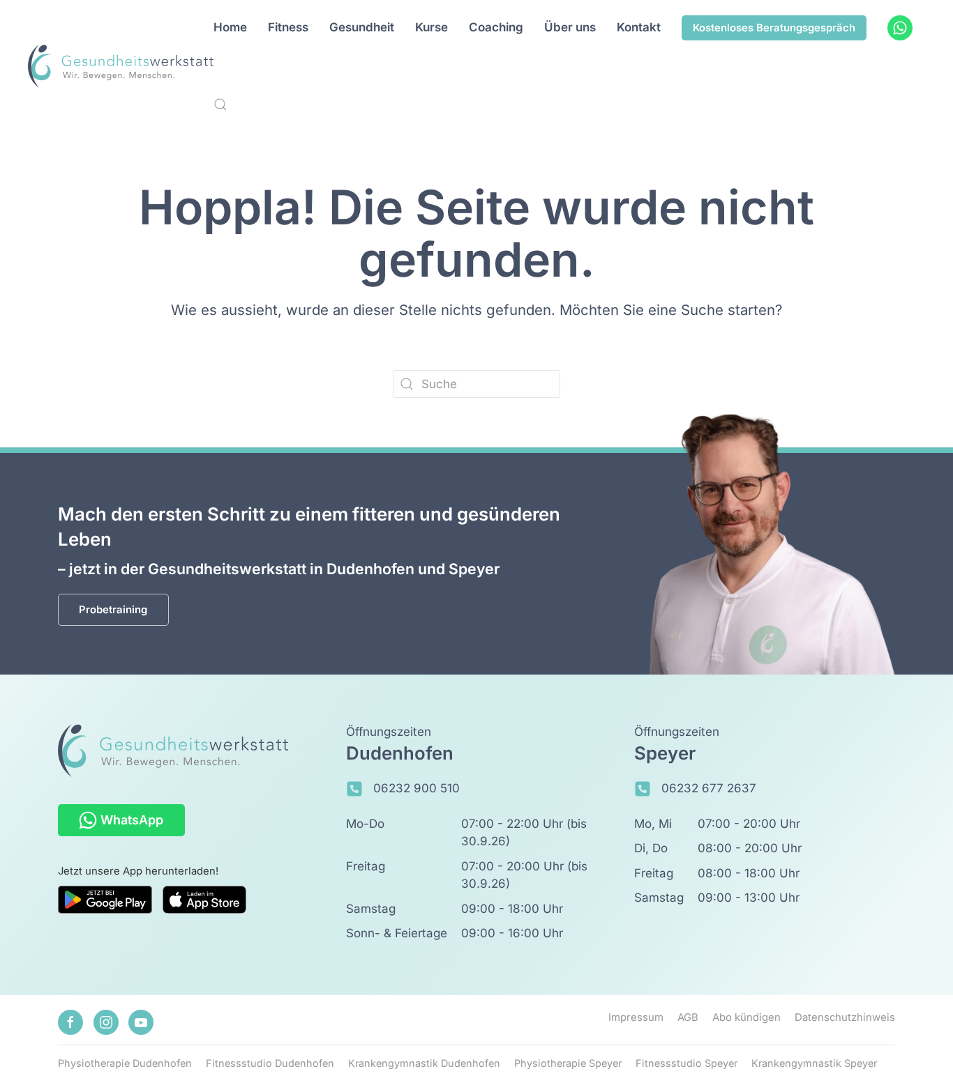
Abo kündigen (746, 1017)
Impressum (635, 1017)
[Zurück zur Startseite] (121, 66)
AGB (687, 1017)
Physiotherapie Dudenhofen (125, 1063)
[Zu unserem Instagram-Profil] (106, 1022)
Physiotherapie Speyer (568, 1063)
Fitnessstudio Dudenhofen (270, 1063)
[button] (220, 104)
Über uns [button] (570, 27)
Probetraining (113, 609)
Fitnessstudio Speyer (686, 1063)
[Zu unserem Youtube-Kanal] (140, 1022)
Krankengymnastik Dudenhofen (424, 1063)
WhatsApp (131, 820)
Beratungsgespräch (774, 28)
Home (230, 27)
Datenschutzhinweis (845, 1017)
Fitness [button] (288, 27)
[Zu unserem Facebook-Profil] (70, 1022)
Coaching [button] (496, 27)
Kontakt (639, 27)
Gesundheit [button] (361, 27)
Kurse (431, 27)
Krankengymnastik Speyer (814, 1063)
